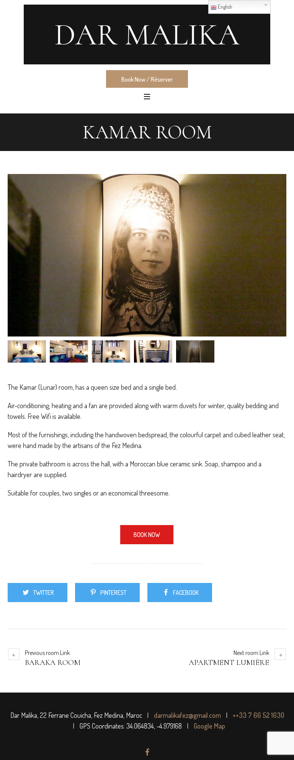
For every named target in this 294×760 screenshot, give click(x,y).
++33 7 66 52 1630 (258, 715)
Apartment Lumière (229, 662)
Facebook (186, 592)
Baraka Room (52, 662)
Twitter (43, 592)
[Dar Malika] (147, 34)
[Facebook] (147, 752)
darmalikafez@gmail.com (187, 715)
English (224, 6)
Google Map (209, 726)
